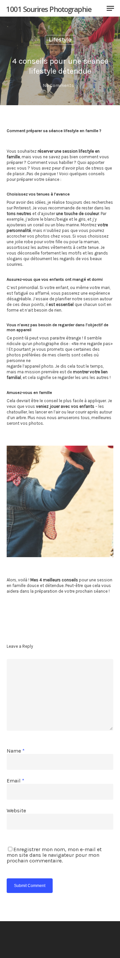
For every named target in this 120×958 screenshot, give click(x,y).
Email (15, 780)
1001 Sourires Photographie (48, 9)
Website (16, 810)
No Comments (58, 85)
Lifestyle (60, 40)
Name (16, 751)
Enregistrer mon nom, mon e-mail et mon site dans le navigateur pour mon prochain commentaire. (54, 855)
